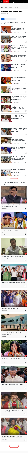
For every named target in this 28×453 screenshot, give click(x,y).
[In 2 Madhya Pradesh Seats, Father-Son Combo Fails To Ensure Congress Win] (6, 172)
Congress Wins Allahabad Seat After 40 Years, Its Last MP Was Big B (18, 66)
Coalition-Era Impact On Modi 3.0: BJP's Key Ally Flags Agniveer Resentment (18, 158)
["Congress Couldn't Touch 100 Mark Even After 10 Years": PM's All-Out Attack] (6, 108)
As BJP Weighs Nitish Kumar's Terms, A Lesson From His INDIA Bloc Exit (19, 130)
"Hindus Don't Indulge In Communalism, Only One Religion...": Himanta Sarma (18, 28)
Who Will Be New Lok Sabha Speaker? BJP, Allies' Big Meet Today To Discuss (18, 38)
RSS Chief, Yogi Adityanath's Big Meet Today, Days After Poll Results (18, 57)
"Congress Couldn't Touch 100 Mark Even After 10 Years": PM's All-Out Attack (18, 107)
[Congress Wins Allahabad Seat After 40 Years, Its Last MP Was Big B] (6, 67)
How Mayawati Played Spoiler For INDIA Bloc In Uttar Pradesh (19, 149)
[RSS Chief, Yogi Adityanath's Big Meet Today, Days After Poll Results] (6, 58)
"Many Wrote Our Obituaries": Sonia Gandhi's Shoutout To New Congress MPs (19, 98)
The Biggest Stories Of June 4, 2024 (10, 308)
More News (13, 179)
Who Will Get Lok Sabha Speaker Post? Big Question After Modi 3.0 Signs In (18, 88)
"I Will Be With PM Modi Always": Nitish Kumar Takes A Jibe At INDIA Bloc (18, 117)
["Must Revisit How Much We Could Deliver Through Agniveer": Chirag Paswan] (6, 140)
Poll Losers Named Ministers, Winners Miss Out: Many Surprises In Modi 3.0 (18, 79)
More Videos (13, 446)
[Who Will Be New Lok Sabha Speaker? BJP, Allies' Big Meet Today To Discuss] (6, 39)
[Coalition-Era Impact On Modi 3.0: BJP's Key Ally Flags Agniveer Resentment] (6, 159)
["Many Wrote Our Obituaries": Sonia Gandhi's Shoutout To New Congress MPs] (6, 99)
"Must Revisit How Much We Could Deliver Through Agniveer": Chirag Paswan (18, 139)
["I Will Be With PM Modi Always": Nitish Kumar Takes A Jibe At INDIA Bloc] (6, 118)
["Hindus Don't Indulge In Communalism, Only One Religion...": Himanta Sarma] (6, 29)
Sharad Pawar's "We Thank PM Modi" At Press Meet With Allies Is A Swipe (19, 47)
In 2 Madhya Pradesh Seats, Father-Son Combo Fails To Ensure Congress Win (18, 171)
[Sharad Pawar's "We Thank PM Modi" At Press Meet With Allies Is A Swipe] (6, 48)
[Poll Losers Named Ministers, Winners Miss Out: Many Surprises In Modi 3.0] (6, 80)
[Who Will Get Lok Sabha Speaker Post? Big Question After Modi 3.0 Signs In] (6, 89)
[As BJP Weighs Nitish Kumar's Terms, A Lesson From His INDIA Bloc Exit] (6, 131)
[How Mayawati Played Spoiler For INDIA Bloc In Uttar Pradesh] (6, 150)
